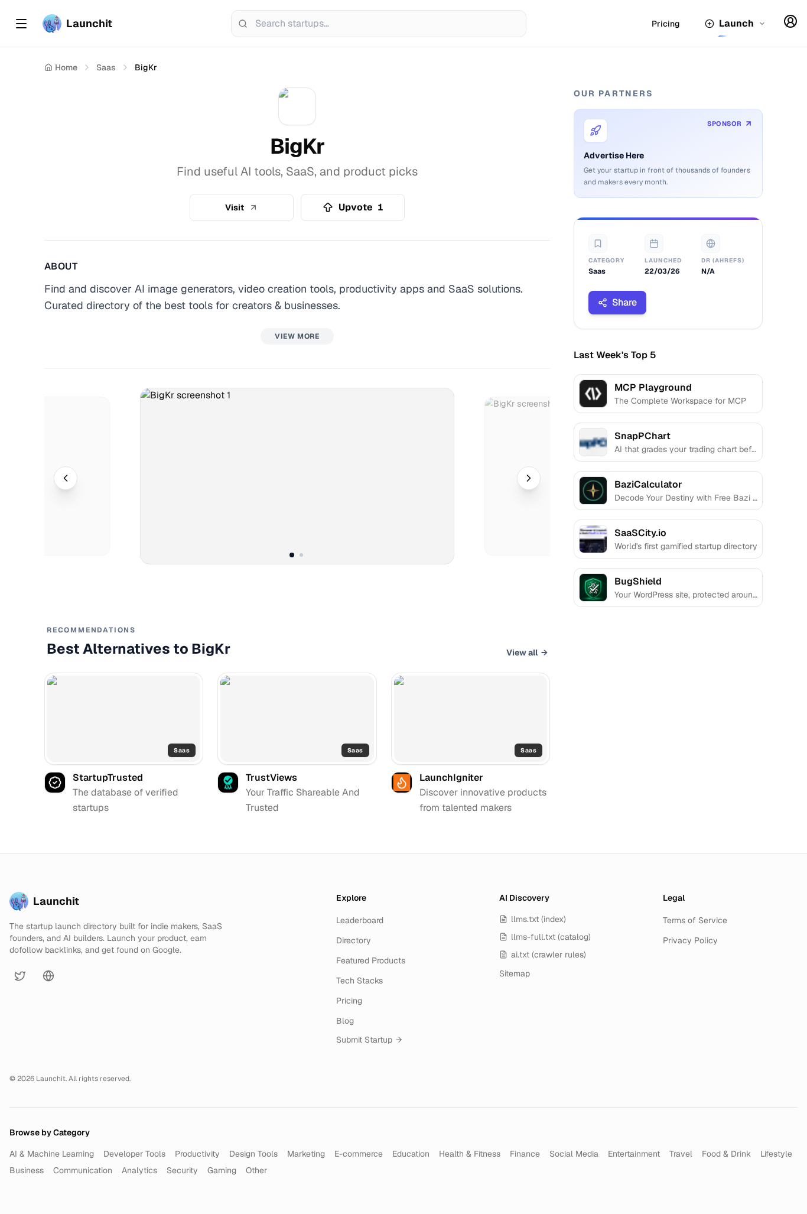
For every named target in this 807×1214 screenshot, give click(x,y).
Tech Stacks (359, 980)
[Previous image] (65, 478)
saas (106, 67)
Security (182, 1170)
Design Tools (253, 1153)
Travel (680, 1153)
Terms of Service (695, 920)
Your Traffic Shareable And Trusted (303, 800)
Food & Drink (726, 1153)
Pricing (666, 23)
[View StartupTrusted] (123, 719)
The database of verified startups (125, 800)
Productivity (197, 1153)
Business (26, 1170)
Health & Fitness (469, 1153)
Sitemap (514, 973)
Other (256, 1170)
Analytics (139, 1170)
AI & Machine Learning (51, 1153)
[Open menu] (21, 23)
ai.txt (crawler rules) (548, 954)
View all (527, 652)
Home (66, 67)
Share (624, 302)
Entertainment (634, 1153)
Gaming (221, 1170)
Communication (82, 1170)
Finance (525, 1153)
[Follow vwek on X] (20, 975)
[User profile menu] (790, 21)
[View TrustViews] (296, 719)
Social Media (573, 1153)
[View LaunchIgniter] (470, 719)
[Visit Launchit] (48, 975)
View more (297, 336)
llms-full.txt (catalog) (551, 936)
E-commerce (358, 1153)
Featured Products (370, 960)
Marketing (306, 1153)
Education (410, 1153)
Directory (353, 940)
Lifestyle (776, 1153)
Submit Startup (364, 1039)
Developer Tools (134, 1153)
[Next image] (529, 478)
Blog (345, 1020)
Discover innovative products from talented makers (482, 800)
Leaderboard (359, 920)
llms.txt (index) (538, 919)
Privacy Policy (690, 940)
